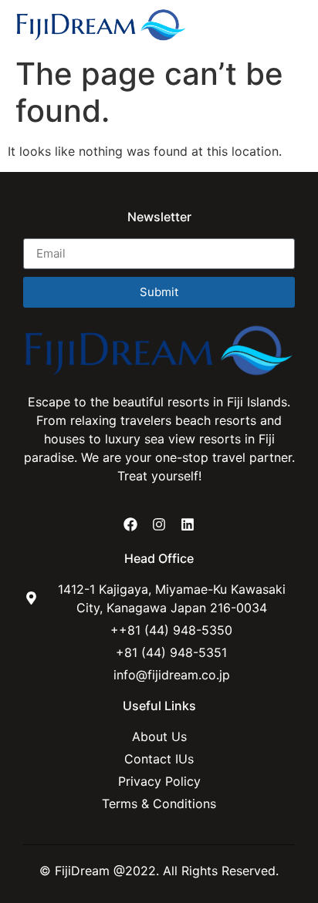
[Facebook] (129, 523)
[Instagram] (159, 523)
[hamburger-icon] (285, 25)
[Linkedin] (187, 523)
